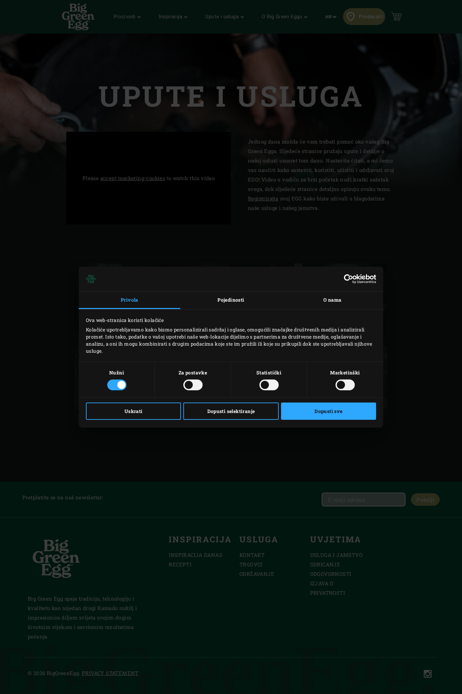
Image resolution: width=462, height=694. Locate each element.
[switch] (193, 384)
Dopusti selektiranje (231, 411)
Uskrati (133, 411)
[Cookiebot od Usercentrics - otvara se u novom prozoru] (346, 279)
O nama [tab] (332, 300)
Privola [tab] (129, 300)
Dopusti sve (328, 411)
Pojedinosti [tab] (230, 300)
